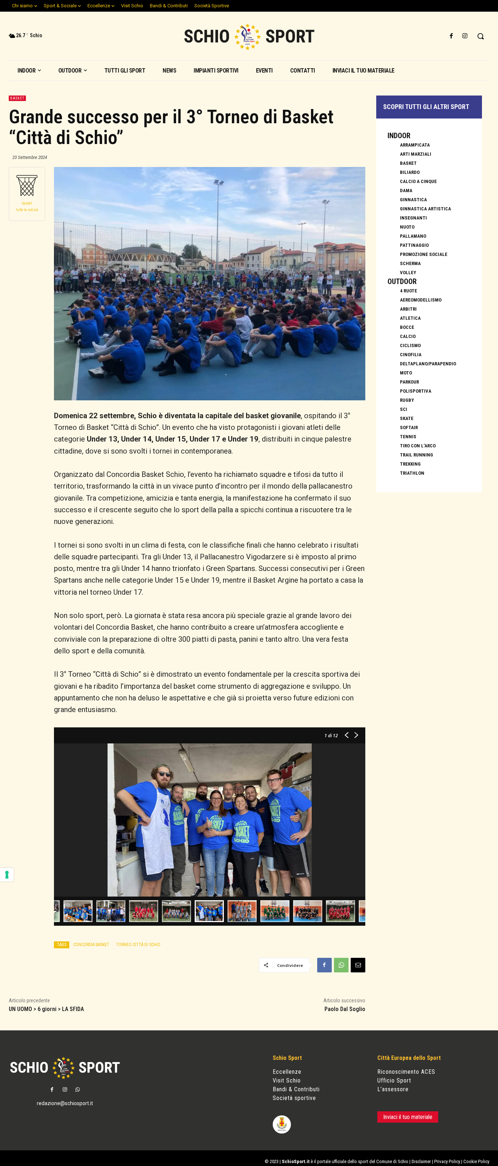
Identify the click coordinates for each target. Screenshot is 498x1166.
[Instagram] (465, 36)
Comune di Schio (392, 1161)
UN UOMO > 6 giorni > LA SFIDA (46, 1009)
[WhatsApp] (341, 965)
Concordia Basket (91, 944)
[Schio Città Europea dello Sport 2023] (249, 37)
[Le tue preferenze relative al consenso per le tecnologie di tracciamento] (7, 875)
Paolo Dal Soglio (344, 1009)
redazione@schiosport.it (65, 1103)
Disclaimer (421, 1161)
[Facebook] (451, 36)
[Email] (358, 965)
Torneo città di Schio (138, 944)
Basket (17, 98)
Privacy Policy (447, 1161)
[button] (480, 36)
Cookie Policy (476, 1161)
